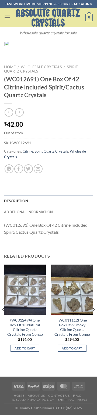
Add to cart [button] (25, 348)
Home (10, 67)
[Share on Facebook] (18, 168)
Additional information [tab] (28, 212)
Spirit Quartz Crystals (51, 151)
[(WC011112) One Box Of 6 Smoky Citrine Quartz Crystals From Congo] (72, 290)
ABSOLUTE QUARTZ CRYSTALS (48, 18)
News (82, 400)
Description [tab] (16, 201)
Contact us (59, 396)
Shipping (66, 400)
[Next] (93, 320)
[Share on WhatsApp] (9, 168)
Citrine (28, 151)
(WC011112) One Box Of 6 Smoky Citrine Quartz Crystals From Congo (72, 327)
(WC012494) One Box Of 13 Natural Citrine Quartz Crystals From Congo (25, 327)
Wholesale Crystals (41, 67)
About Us (36, 396)
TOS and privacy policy (32, 400)
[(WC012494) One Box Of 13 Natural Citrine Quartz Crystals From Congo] (25, 290)
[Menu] (7, 17)
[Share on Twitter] (28, 168)
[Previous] (3, 320)
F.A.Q (77, 396)
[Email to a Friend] (38, 168)
